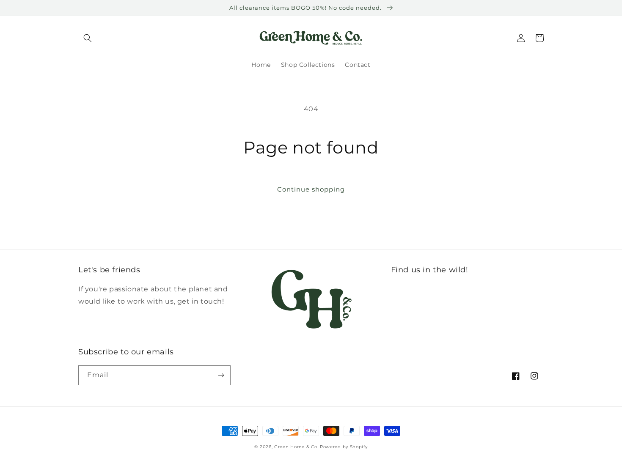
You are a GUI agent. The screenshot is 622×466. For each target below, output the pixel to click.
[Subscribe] (221, 375)
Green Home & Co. (297, 447)
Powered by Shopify (344, 447)
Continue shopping (311, 189)
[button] (87, 38)
